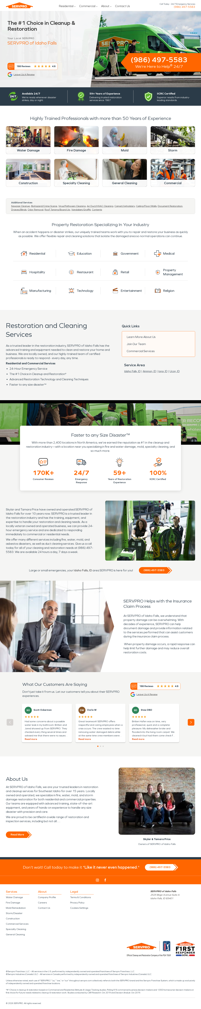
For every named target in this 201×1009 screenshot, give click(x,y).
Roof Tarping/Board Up (57, 209)
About (105, 6)
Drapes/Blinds (18, 209)
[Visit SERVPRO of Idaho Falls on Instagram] (97, 880)
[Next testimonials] (191, 722)
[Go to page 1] (97, 746)
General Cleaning (15, 934)
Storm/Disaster (14, 913)
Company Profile (47, 897)
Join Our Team (136, 344)
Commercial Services (141, 351)
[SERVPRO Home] (19, 5)
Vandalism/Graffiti (81, 209)
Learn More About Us (141, 337)
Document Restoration (170, 206)
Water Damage (14, 897)
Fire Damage (13, 902)
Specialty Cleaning (16, 929)
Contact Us (122, 6)
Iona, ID (162, 371)
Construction (13, 918)
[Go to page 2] (100, 746)
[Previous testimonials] (10, 722)
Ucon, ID (175, 371)
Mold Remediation (16, 908)
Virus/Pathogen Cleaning (72, 206)
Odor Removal (35, 209)
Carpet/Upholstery (124, 206)
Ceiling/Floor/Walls (146, 206)
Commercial (87, 6)
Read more (31, 739)
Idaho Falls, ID (132, 371)
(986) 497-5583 (184, 7)
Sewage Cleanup (20, 206)
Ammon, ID (149, 371)
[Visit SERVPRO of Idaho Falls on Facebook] (105, 880)
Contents (97, 209)
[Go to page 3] (103, 746)
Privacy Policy (77, 902)
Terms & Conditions (80, 897)
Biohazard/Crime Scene (44, 206)
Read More (17, 834)
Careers (42, 902)
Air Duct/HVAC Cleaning (100, 206)
